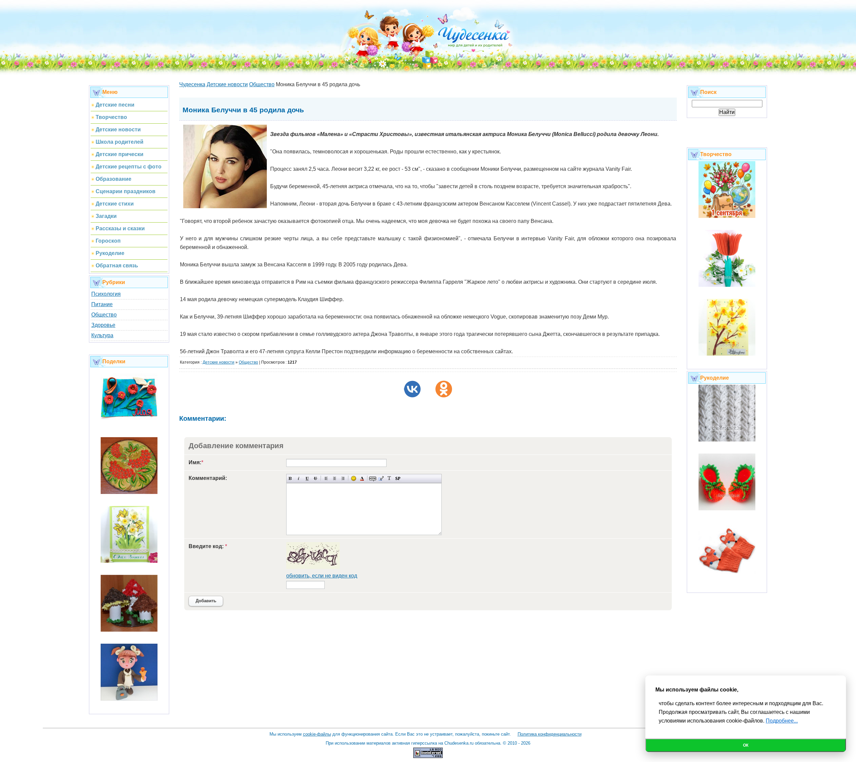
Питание (102, 304)
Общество (104, 315)
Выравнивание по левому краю (326, 478)
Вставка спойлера (398, 478)
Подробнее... (782, 721)
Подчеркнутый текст (307, 478)
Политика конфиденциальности (549, 734)
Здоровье (103, 325)
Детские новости (218, 362)
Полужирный (290, 478)
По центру (334, 478)
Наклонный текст (299, 478)
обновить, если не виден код (321, 576)
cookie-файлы (317, 734)
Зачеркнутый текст (315, 478)
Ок (745, 745)
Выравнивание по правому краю (343, 478)
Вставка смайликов (353, 478)
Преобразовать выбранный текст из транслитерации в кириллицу (389, 478)
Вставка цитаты (381, 478)
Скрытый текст (373, 478)
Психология (106, 294)
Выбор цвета (362, 478)
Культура (102, 335)
